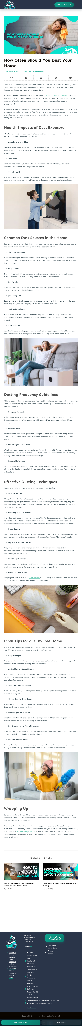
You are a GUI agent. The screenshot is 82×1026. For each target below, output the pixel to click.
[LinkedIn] (41, 77)
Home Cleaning (38, 71)
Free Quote (61, 1022)
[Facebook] (11, 77)
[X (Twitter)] (26, 77)
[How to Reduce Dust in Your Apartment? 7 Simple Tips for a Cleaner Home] (21, 871)
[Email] (70, 77)
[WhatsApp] (55, 77)
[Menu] (77, 5)
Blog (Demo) (28, 71)
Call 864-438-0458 (20, 1022)
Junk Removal (13, 966)
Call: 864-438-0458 (64, 5)
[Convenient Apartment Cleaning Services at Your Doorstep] (60, 871)
